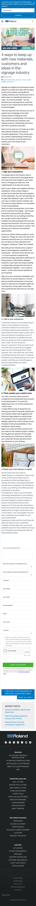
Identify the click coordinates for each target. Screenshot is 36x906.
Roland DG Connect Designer (18, 830)
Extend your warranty (18, 851)
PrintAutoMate (18, 827)
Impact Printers (18, 809)
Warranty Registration (18, 887)
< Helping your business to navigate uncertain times (18, 692)
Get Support (18, 848)
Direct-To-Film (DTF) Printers (18, 767)
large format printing (9, 80)
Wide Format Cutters (18, 788)
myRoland (18, 854)
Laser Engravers (18, 803)
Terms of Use (18, 884)
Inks (18, 770)
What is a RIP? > (25, 697)
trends (24, 80)
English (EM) (6, 895)
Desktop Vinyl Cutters (18, 785)
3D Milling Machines (18, 791)
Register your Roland (18, 857)
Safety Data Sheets (18, 863)
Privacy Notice (18, 878)
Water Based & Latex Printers (18, 764)
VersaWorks (18, 821)
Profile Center (18, 866)
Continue (18, 15)
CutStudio (18, 833)
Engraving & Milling (18, 779)
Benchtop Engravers (18, 800)
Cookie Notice (18, 881)
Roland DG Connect (18, 824)
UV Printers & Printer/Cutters (18, 761)
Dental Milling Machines (18, 797)
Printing (18, 752)
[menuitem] (32, 21)
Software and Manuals (18, 860)
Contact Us (18, 890)
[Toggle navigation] (2, 21)
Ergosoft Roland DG (18, 836)
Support (18, 845)
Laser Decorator (18, 806)
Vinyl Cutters (18, 782)
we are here (10, 82)
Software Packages (18, 818)
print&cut (18, 80)
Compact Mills (18, 794)
